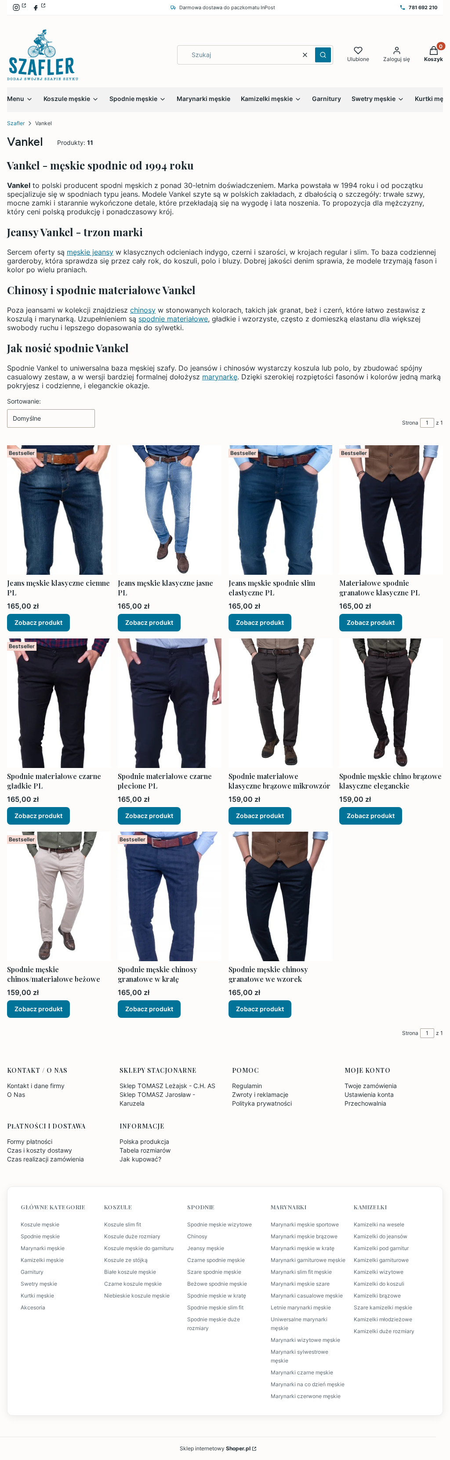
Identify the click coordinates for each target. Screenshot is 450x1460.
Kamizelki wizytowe (378, 1272)
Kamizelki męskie (42, 1260)
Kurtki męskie (37, 1295)
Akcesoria (33, 1307)
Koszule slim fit (122, 1224)
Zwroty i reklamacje (260, 1094)
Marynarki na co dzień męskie (308, 1384)
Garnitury (32, 1272)
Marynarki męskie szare (300, 1283)
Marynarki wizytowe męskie (305, 1340)
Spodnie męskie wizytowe (219, 1224)
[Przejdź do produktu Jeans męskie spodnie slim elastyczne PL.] (280, 510)
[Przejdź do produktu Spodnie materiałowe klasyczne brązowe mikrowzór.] (280, 703)
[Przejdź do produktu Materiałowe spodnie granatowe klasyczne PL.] (391, 510)
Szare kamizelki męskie (383, 1307)
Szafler (16, 123)
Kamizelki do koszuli (379, 1283)
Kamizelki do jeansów (380, 1236)
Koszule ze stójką (126, 1260)
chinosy (143, 310)
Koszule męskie (40, 1224)
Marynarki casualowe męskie (307, 1295)
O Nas (16, 1094)
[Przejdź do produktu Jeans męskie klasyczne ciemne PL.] (59, 510)
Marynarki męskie (43, 1248)
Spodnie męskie (40, 1236)
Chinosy (197, 1236)
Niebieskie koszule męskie (137, 1295)
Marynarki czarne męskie (302, 1372)
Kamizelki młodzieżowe (383, 1319)
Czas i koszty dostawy (39, 1150)
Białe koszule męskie (130, 1272)
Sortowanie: (24, 401)
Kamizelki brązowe (377, 1295)
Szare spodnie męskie (214, 1272)
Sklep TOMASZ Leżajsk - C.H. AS (167, 1085)
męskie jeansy (90, 252)
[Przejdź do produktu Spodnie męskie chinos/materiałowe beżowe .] (59, 896)
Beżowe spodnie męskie (217, 1283)
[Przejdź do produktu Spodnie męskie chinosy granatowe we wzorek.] (280, 896)
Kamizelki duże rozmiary (384, 1331)
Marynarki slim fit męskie (301, 1272)
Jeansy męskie (205, 1248)
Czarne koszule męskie (133, 1283)
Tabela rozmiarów (145, 1150)
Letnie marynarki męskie (301, 1307)
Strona (410, 422)
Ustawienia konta (369, 1094)
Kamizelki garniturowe (381, 1260)
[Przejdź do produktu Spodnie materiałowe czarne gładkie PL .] (59, 703)
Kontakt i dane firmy (36, 1085)
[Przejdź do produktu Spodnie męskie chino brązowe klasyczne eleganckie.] (391, 703)
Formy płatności (29, 1141)
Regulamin (247, 1085)
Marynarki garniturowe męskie (308, 1260)
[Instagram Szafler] (19, 7)
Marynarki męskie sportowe (305, 1224)
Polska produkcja (144, 1141)
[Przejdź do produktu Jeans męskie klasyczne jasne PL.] (169, 510)
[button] (323, 54)
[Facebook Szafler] (39, 7)
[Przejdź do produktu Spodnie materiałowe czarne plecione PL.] (169, 703)
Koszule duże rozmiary (132, 1236)
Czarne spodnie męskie (216, 1260)
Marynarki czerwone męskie (306, 1396)
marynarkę (219, 376)
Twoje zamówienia (371, 1085)
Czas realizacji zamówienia (45, 1159)
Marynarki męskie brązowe (304, 1236)
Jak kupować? (140, 1159)
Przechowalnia (365, 1103)
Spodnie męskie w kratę (216, 1295)
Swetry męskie (39, 1283)
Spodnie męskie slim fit (215, 1307)
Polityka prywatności (262, 1103)
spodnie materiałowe (173, 318)
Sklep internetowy (215, 1448)
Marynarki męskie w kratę (302, 1248)
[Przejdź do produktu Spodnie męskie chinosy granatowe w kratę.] (169, 896)
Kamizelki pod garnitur (381, 1248)
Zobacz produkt (38, 622)
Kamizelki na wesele (379, 1224)
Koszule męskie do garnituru (139, 1248)
